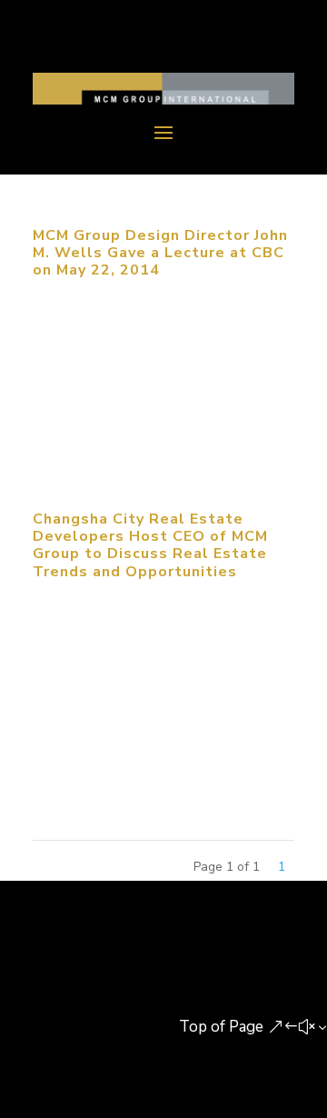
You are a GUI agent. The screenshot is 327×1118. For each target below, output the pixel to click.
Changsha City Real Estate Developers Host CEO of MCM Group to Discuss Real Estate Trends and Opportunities (150, 545)
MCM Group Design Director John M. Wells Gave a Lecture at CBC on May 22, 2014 (160, 252)
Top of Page (221, 1026)
